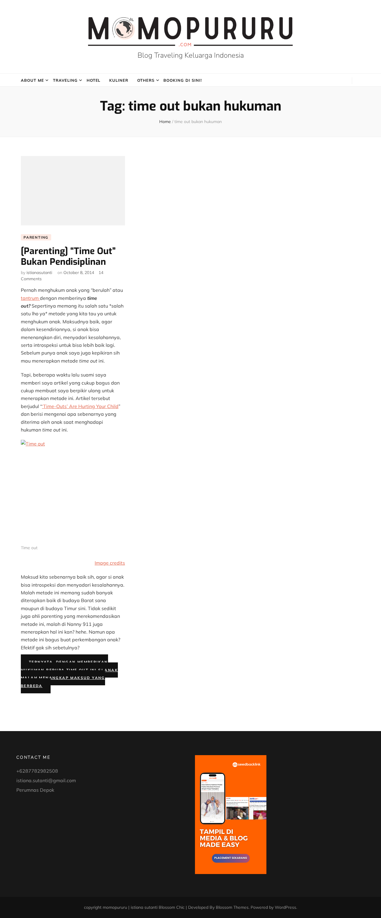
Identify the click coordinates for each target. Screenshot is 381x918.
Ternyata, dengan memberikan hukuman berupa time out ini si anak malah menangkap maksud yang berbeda (69, 674)
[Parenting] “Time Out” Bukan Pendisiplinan (68, 256)
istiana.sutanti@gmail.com (46, 780)
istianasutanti (39, 272)
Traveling (65, 80)
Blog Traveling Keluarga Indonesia (191, 55)
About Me (32, 80)
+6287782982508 (37, 771)
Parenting (36, 237)
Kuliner (118, 80)
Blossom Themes (232, 907)
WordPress (285, 907)
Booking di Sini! (182, 80)
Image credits (110, 563)
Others (145, 80)
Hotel (94, 80)
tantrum (30, 298)
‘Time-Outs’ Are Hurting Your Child (80, 406)
